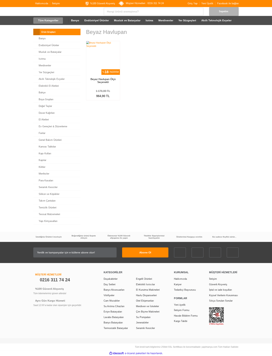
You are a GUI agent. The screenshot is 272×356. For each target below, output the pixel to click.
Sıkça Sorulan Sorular (221, 300)
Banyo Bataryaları (113, 322)
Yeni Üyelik (207, 3)
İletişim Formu (181, 310)
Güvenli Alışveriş (218, 284)
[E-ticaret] (135, 353)
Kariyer (178, 284)
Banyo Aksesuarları (114, 289)
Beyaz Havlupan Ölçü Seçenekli (103, 81)
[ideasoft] (116, 353)
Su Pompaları (143, 317)
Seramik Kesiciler (145, 328)
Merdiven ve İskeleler (147, 306)
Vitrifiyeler (109, 295)
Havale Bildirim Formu (186, 315)
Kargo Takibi (180, 321)
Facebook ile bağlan (228, 3)
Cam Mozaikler (112, 300)
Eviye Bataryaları (113, 311)
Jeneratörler (142, 322)
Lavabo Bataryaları (114, 317)
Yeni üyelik (180, 304)
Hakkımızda (41, 3)
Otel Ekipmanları (145, 300)
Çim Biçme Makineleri (147, 311)
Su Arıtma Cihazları (114, 306)
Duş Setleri (109, 284)
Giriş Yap (192, 3)
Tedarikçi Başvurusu (185, 289)
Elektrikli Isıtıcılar (145, 284)
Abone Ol (145, 252)
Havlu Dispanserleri (146, 295)
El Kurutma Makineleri (148, 289)
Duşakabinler (110, 278)
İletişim (56, 3)
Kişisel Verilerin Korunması (223, 295)
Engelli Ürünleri (144, 278)
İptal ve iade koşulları (220, 289)
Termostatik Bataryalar (116, 328)
